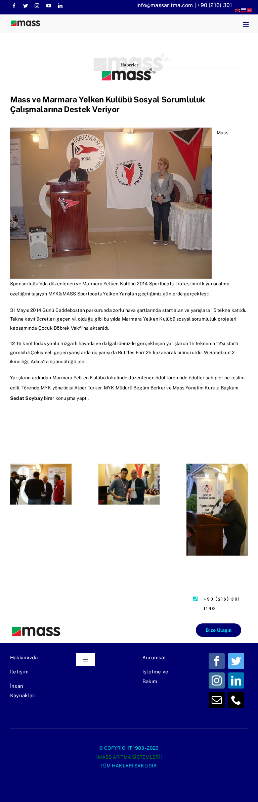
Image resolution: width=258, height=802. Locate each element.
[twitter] (25, 5)
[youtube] (48, 5)
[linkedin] (60, 5)
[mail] (217, 700)
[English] (238, 10)
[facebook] (14, 5)
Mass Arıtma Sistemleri (129, 757)
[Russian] (244, 10)
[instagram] (37, 5)
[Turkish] (250, 10)
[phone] (236, 700)
